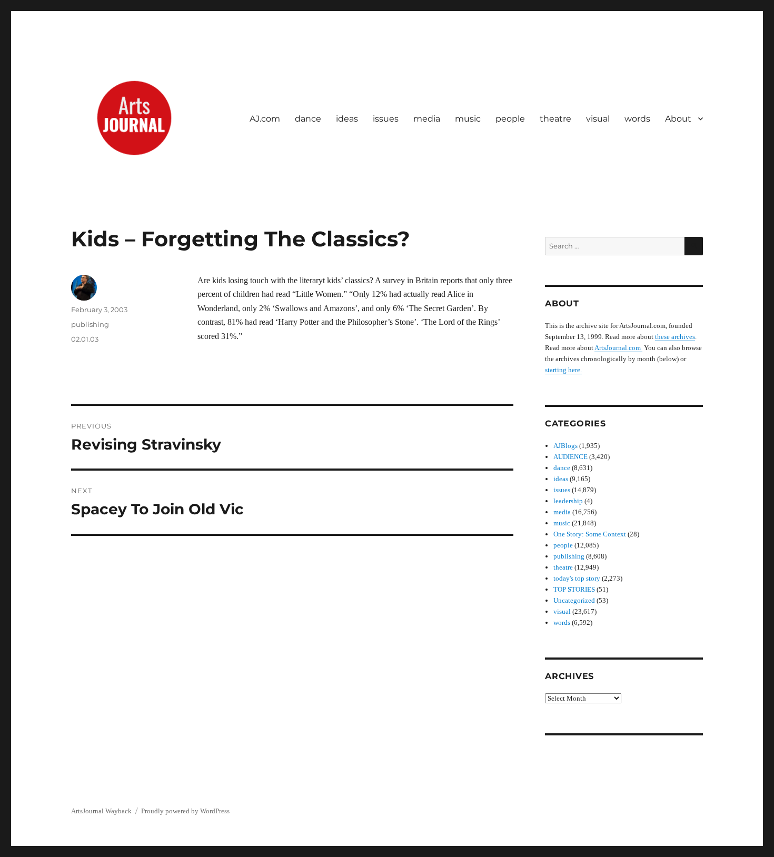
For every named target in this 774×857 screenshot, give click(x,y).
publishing (90, 324)
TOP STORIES (574, 589)
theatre (555, 119)
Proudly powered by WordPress (185, 811)
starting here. (563, 370)
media (426, 119)
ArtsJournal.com (618, 348)
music (468, 119)
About (678, 119)
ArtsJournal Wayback (101, 811)
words (637, 119)
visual (598, 119)
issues (386, 119)
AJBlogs (565, 446)
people (510, 119)
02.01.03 (84, 339)
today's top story (576, 578)
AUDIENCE (570, 457)
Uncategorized (574, 600)
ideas (347, 119)
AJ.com (265, 119)
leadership (568, 501)
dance (308, 119)
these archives (675, 337)
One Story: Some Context (589, 534)
